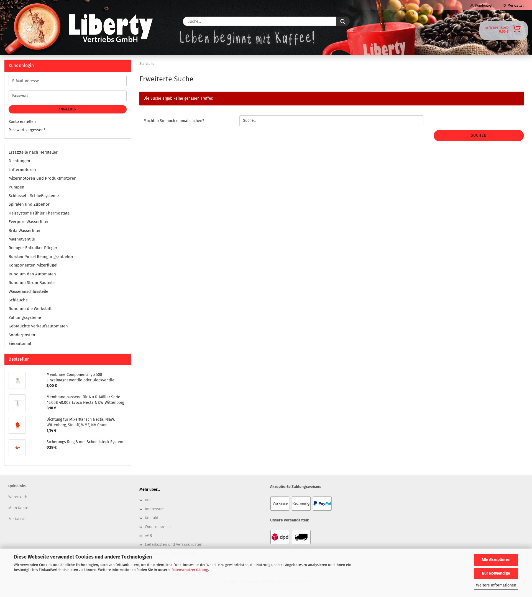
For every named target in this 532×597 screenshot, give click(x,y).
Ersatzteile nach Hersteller (33, 152)
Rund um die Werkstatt (30, 308)
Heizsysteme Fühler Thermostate (39, 213)
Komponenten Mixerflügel (33, 265)
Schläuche (18, 300)
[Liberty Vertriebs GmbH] (21, 21)
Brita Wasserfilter (25, 230)
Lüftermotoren (22, 169)
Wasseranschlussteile (28, 291)
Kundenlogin (484, 5)
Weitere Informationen (496, 585)
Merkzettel (515, 5)
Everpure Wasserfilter (29, 221)
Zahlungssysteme (25, 317)
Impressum (155, 509)
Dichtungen (19, 160)
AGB (148, 535)
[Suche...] (343, 21)
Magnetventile (22, 239)
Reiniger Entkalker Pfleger (33, 247)
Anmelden (67, 109)
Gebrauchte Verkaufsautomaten (38, 326)
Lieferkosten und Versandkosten (173, 544)
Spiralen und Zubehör (29, 204)
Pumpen (16, 187)
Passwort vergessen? (27, 130)
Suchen (479, 135)
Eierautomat (20, 343)
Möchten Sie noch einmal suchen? (174, 120)
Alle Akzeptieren (496, 559)
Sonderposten (22, 334)
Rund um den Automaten (32, 274)
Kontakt (151, 518)
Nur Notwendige (496, 573)
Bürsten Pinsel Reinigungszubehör (41, 256)
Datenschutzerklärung (190, 570)
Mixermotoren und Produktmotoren (42, 178)
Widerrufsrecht (158, 526)
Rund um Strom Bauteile (32, 282)
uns (148, 500)
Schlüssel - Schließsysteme (34, 195)
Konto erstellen (22, 121)
